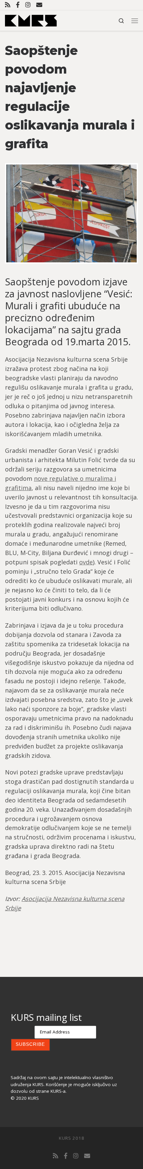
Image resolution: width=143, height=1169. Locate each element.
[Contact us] (39, 5)
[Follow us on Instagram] (28, 5)
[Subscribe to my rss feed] (7, 5)
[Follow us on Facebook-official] (18, 5)
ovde (86, 562)
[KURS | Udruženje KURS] (31, 20)
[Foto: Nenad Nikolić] (71, 213)
